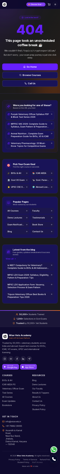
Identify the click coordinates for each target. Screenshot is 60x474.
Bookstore (7, 405)
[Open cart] (49, 4)
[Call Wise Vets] (54, 459)
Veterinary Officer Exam (13, 388)
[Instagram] (4, 358)
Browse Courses (32, 75)
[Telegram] (29, 358)
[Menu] (55, 4)
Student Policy (38, 409)
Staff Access (37, 462)
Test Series (7, 393)
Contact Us (37, 401)
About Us (36, 397)
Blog (34, 380)
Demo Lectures (39, 384)
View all (10, 259)
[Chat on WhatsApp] (54, 450)
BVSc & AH (7, 380)
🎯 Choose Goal (34, 4)
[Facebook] (17, 358)
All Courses (7, 397)
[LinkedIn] (23, 358)
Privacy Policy (38, 405)
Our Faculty (37, 388)
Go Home (32, 66)
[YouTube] (10, 358)
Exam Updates (8, 401)
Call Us (31, 83)
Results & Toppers (40, 393)
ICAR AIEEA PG (8, 384)
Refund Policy (45, 460)
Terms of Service (30, 460)
